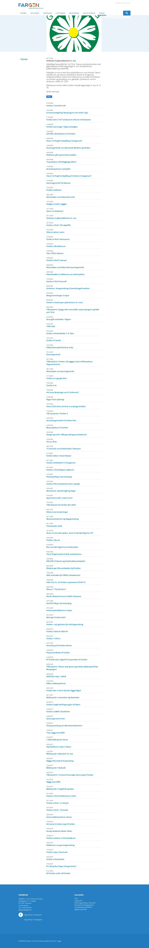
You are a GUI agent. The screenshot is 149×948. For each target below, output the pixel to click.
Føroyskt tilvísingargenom (84, 905)
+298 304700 (26, 907)
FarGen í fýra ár (53, 539)
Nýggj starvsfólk (53, 781)
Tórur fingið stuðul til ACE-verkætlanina (63, 553)
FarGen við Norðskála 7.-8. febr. (60, 332)
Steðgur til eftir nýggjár (56, 203)
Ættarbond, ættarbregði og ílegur (61, 489)
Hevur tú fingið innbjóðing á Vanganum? (64, 139)
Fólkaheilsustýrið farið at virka (59, 346)
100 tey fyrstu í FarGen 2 (57, 412)
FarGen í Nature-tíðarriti (57, 630)
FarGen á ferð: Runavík (56, 280)
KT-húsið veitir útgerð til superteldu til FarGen (66, 658)
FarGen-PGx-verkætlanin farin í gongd (63, 482)
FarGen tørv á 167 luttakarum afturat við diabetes (68, 118)
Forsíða (23, 13)
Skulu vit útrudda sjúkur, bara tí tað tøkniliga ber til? (69, 532)
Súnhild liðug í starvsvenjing (58, 602)
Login (59, 941)
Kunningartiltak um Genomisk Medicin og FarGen (68, 146)
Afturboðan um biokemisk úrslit (60, 196)
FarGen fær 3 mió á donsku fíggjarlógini (63, 689)
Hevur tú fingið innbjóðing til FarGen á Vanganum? (68, 175)
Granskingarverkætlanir (83, 907)
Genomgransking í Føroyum (85, 903)
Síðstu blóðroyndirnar (56, 682)
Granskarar (74, 13)
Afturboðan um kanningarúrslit (60, 370)
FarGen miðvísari (53, 189)
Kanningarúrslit (53, 353)
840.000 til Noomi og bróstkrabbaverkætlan (65, 560)
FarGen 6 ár (51, 384)
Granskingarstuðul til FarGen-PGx (61, 419)
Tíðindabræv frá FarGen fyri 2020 (61, 504)
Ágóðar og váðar (80, 909)
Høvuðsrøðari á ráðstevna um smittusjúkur (65, 273)
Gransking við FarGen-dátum (59, 644)
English (127, 3)
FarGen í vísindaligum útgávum (60, 468)
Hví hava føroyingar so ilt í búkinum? (62, 391)
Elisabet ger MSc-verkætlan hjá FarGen (63, 567)
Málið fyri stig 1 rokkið (56, 675)
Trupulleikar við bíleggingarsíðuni (61, 160)
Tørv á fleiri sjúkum (54, 252)
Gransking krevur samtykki (58, 168)
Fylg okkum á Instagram (33, 919)
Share (49, 96)
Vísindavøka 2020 (54, 525)
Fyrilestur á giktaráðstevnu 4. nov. (61, 217)
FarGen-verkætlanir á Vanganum (60, 461)
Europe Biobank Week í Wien (59, 830)
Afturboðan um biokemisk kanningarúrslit (65, 266)
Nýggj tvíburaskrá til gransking (60, 759)
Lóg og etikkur (89, 13)
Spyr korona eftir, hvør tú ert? (59, 497)
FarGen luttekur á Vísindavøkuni (60, 837)
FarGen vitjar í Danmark (57, 851)
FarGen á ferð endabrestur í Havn (61, 795)
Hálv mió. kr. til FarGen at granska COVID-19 (65, 581)
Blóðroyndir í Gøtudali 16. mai (59, 752)
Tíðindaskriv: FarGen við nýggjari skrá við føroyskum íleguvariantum (69, 362)
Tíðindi (102, 13)
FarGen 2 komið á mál (56, 104)
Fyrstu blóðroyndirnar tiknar (59, 816)
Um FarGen (34, 13)
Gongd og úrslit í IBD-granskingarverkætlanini (66, 433)
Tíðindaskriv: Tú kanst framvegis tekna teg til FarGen (69, 774)
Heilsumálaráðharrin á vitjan (59, 609)
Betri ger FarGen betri (56, 616)
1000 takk (50, 325)
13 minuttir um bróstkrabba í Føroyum (63, 447)
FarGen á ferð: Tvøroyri (56, 259)
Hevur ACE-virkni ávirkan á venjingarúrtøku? (66, 405)
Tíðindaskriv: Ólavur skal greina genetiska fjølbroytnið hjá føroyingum (72, 667)
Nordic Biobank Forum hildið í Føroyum (63, 595)
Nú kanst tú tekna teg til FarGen (60, 823)
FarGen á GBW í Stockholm (58, 710)
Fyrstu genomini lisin (55, 717)
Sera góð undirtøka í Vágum (58, 318)
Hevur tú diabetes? (54, 210)
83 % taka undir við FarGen (58, 872)
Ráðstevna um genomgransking (60, 844)
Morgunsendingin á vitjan (57, 294)
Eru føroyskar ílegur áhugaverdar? (61, 865)
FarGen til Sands (53, 339)
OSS (76, 898)
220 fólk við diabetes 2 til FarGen (60, 132)
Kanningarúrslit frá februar (58, 182)
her (57, 91)
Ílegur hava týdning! (55, 398)
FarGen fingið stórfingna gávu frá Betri (63, 703)
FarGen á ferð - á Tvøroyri (57, 802)
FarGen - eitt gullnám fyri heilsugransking (64, 623)
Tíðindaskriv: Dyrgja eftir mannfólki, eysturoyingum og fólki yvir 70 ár (72, 310)
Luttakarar (60, 13)
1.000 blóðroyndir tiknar (57, 738)
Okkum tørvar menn (55, 231)
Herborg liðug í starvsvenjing (59, 475)
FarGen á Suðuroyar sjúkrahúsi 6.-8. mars (64, 301)
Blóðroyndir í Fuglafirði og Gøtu (60, 788)
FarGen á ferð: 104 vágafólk (58, 224)
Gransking (47, 13)
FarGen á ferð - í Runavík (57, 809)
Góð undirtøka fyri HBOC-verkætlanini (63, 574)
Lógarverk (78, 901)
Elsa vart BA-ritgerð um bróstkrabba (62, 546)
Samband (119, 3)
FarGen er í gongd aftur (56, 377)
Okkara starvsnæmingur (57, 511)
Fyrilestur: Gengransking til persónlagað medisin (68, 287)
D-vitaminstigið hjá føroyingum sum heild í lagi (67, 111)
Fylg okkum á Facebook (33, 915)
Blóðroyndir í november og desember (62, 696)
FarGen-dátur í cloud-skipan (58, 454)
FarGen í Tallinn (53, 637)
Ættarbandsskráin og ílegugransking (62, 518)
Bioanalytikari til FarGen (57, 426)
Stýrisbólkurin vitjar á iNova (58, 745)
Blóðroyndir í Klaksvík (56, 766)
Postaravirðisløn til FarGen (58, 651)
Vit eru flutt (51, 440)
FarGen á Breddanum (55, 245)
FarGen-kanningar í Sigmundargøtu (62, 125)
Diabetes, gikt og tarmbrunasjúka (61, 154)
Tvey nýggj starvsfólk (55, 731)
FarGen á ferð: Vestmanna (58, 238)
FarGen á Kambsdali (55, 858)
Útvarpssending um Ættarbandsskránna (64, 724)
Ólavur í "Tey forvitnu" (56, 588)
